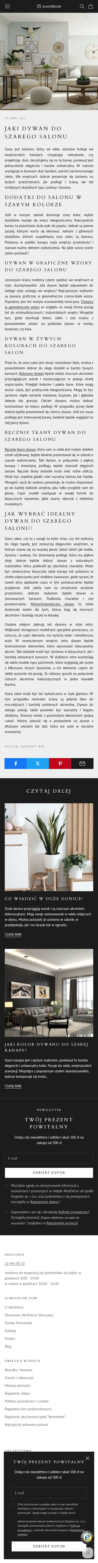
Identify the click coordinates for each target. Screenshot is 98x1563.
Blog (8, 1346)
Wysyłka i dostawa (18, 1370)
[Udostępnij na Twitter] (38, 763)
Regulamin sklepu (17, 1393)
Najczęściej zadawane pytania (26, 1425)
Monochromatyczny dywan (52, 604)
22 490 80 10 (15, 1264)
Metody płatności (17, 1386)
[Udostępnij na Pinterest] (60, 763)
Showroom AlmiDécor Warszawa (29, 1315)
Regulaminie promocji (62, 1223)
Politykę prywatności (73, 1212)
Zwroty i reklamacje (19, 1378)
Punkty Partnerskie (18, 1323)
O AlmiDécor (14, 1307)
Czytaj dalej (13, 934)
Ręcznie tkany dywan (20, 449)
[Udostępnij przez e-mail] (82, 763)
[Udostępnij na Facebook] (16, 763)
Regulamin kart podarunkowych (28, 1409)
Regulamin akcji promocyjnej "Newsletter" (35, 1417)
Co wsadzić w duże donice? (44, 898)
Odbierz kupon (49, 1546)
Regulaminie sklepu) (44, 1202)
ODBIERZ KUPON (49, 1172)
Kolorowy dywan (31, 373)
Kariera (10, 1338)
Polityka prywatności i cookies (27, 1401)
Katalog (10, 1331)
